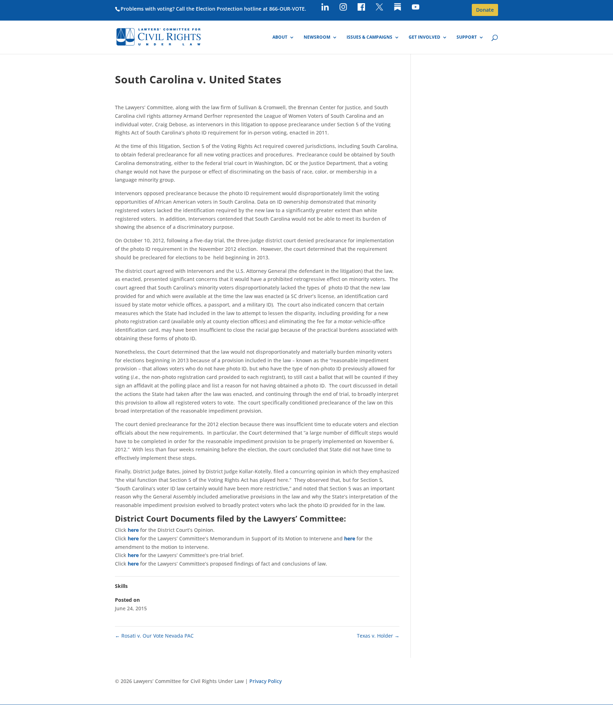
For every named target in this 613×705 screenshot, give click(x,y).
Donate (485, 9)
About (279, 37)
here (133, 530)
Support (467, 37)
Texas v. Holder (378, 635)
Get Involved (424, 37)
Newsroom (317, 37)
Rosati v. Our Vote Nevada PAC (154, 635)
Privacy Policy (265, 681)
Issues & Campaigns (369, 37)
